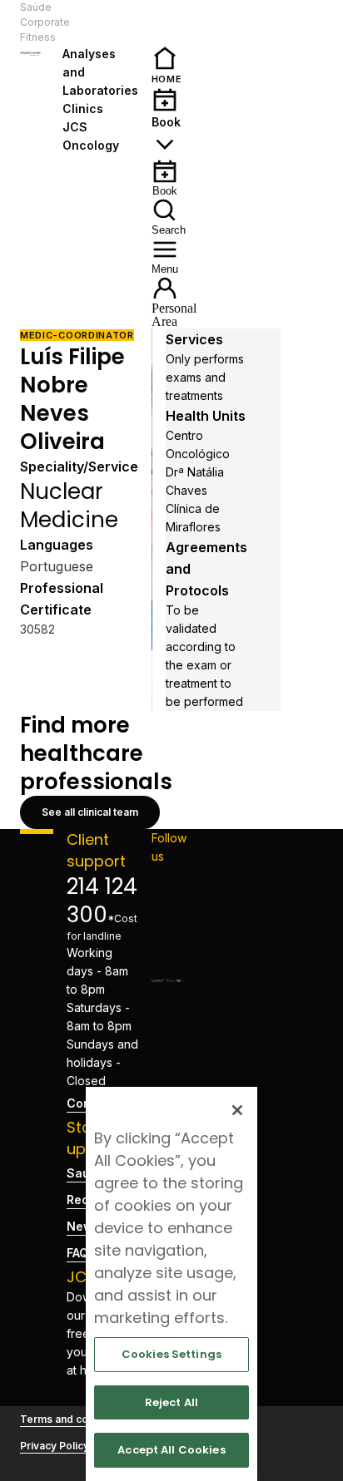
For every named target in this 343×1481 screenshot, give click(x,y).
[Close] (237, 1110)
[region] (171, 1284)
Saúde (36, 7)
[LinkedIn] (169, 932)
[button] (102, 22)
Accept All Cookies (171, 1450)
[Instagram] (169, 905)
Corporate (45, 22)
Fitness (38, 37)
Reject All (171, 1402)
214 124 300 (102, 900)
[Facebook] (169, 879)
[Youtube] (169, 958)
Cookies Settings (171, 1354)
